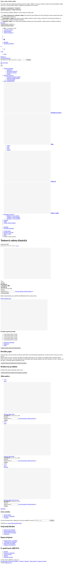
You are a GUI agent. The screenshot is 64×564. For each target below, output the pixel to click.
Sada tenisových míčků (9, 543)
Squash (8, 150)
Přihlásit (52, 520)
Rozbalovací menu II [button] (9, 214)
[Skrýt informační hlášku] (14, 24)
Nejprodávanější (11, 79)
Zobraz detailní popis (6, 298)
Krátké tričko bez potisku (10, 532)
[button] (1, 46)
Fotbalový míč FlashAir (9, 545)
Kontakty (6, 42)
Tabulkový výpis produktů (13, 217)
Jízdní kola (9, 69)
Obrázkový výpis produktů (13, 218)
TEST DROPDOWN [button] (9, 81)
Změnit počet (4, 291)
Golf (8, 147)
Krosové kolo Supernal (9, 529)
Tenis (8, 148)
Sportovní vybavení (12, 72)
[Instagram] (4, 39)
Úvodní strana (4, 561)
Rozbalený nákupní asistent (13, 77)
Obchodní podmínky (9, 43)
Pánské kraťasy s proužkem (10, 540)
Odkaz (5, 221)
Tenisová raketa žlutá (9, 456)
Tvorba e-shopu (8, 554)
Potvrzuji (3, 22)
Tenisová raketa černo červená (11, 500)
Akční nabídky (7, 515)
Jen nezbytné (10, 8)
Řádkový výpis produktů (13, 216)
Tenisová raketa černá (9, 414)
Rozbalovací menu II (12, 71)
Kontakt (6, 551)
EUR (5, 54)
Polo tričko (6, 534)
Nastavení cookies (8, 557)
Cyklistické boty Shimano (10, 542)
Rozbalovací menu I (9, 75)
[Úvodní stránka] (5, 58)
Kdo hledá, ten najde (6, 59)
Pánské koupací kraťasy (10, 531)
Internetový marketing (9, 553)
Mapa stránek (33, 561)
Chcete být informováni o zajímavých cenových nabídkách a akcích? (18, 520)
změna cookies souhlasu (10, 223)
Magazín (6, 555)
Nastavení (3, 8)
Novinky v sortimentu (9, 516)
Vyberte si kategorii (8, 68)
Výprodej (6, 517)
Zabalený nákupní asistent (13, 78)
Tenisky (9, 74)
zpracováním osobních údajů (14, 523)
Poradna (22, 561)
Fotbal (8, 145)
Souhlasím (17, 8)
